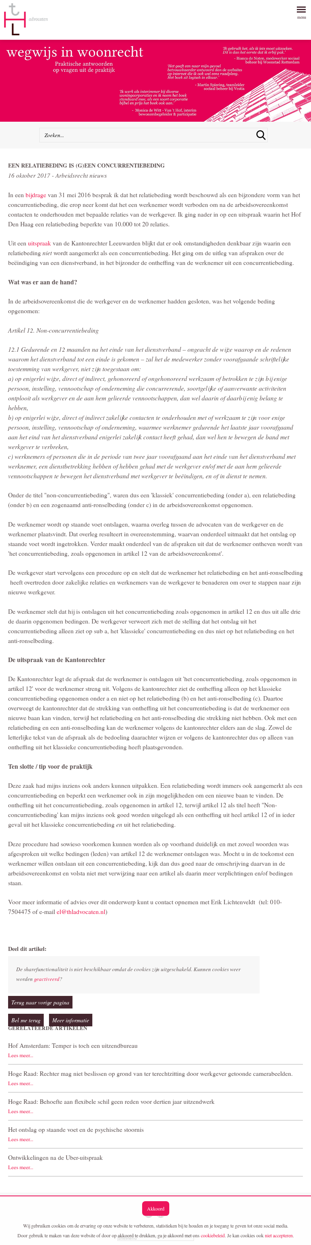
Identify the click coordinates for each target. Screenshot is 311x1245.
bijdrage (37, 195)
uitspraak (40, 243)
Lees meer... (20, 1055)
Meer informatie (70, 1020)
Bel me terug (25, 1020)
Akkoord (155, 1208)
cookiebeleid (213, 1235)
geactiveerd (47, 979)
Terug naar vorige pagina (40, 1002)
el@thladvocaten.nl (81, 911)
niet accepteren (279, 1235)
